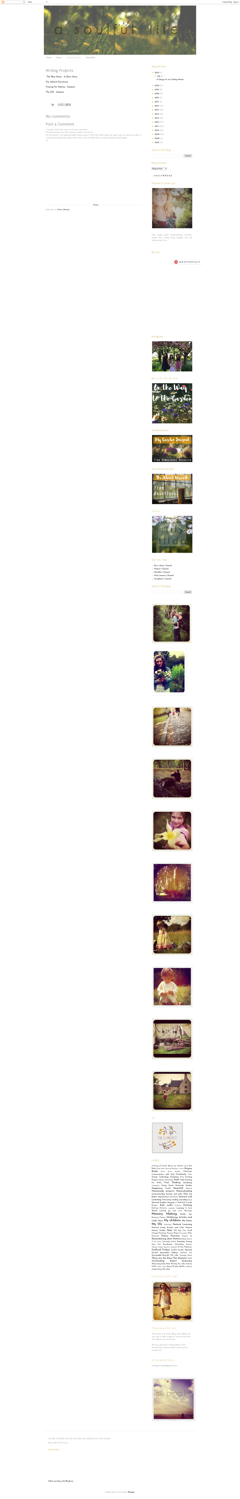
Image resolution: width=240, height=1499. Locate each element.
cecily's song (161, 1266)
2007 (157, 143)
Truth (190, 1258)
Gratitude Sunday (183, 1185)
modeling (188, 1266)
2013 (157, 118)
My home (187, 1220)
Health (168, 1188)
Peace (176, 1233)
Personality (184, 1233)
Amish (186, 1166)
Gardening (187, 1183)
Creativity (181, 1174)
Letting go (164, 1211)
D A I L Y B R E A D (163, 176)
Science (189, 1244)
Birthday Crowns (178, 1168)
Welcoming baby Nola (161, 1264)
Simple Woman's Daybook (167, 1247)
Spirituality (164, 1253)
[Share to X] (64, 104)
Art (190, 1166)
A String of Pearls (159, 1166)
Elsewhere (90, 57)
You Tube (181, 1264)
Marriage (188, 1211)
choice (169, 1266)
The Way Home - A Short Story (61, 77)
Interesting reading (170, 1200)
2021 (157, 90)
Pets (190, 1233)
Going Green (167, 1185)
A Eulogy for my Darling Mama (170, 79)
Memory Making (164, 1214)
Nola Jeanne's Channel (164, 575)
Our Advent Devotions (57, 82)
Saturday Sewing (184, 1242)
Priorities (175, 1236)
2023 (157, 73)
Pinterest (155, 1236)
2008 (157, 138)
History (189, 1188)
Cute (190, 1174)
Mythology (168, 1224)
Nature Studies (159, 1230)
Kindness (178, 1205)
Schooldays (179, 1244)
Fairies (161, 1180)
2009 (157, 134)
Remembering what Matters (167, 1239)
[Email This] (59, 104)
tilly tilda (166, 1269)
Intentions (174, 1197)
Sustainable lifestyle (160, 1255)
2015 (157, 110)
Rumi (184, 1239)
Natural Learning (182, 1224)
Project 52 (187, 1236)
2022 (157, 86)
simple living (157, 1269)
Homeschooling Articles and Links (167, 1194)
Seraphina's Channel (162, 579)
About (59, 57)
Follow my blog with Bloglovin (60, 1481)
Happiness (157, 1188)
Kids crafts (166, 1205)
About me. (172, 1166)
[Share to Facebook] (67, 104)
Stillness (175, 1253)
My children (172, 1220)
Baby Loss (156, 1168)
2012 (157, 122)
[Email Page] (52, 104)
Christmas (187, 1171)
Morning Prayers (159, 1217)
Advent (180, 1166)
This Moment (180, 1258)
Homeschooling (184, 1191)
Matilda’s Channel (162, 572)
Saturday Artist (169, 1241)
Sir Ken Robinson (185, 1247)
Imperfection (163, 1197)
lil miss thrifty (179, 1266)
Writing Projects (74, 57)
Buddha (177, 1171)
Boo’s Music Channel (163, 566)
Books (155, 1171)
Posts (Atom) (63, 210)
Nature (189, 1227)
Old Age (177, 1230)
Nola (169, 1230)
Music (160, 1221)
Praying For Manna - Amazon (60, 87)
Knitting (187, 1205)
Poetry (164, 1236)
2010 (157, 130)
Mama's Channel (161, 569)
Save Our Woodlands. (162, 1244)
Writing (174, 1264)
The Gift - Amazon (55, 92)
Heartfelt (178, 1188)
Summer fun (186, 1253)
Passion (170, 1233)
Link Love (177, 1211)
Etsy (182, 1177)
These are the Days (162, 1258)
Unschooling (158, 1261)
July (159, 76)
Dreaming (174, 1177)
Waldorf (173, 1261)
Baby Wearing (166, 1168)
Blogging (188, 1168)
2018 (157, 98)
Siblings (154, 1247)
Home (48, 57)
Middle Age (186, 1214)
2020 (157, 94)
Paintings (162, 1233)
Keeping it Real (174, 1202)
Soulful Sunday (177, 1250)
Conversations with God (163, 1174)
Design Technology (160, 1177)
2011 (157, 126)
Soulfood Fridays (161, 1250)
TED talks (174, 1255)
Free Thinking (172, 1182)
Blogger (131, 1492)
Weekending (187, 1261)
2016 (157, 106)
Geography (156, 1185)
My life (157, 1224)
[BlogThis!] (61, 104)
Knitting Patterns (159, 1208)
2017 (157, 102)
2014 (157, 114)
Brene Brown (166, 1171)
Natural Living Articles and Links (168, 1227)
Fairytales (169, 1180)
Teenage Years (185, 1255)
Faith (176, 1180)
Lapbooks (171, 1208)
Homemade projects (163, 1191)
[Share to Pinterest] (69, 104)
